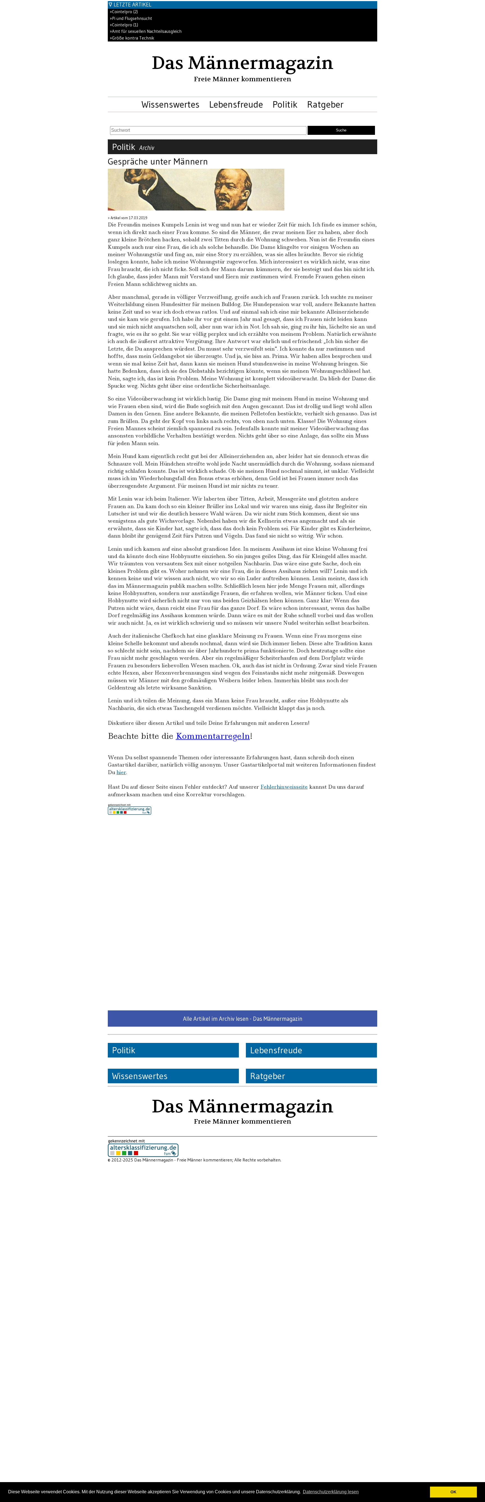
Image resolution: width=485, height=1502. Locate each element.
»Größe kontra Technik (132, 38)
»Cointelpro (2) (124, 11)
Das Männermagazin (242, 63)
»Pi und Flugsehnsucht (131, 18)
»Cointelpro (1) (124, 24)
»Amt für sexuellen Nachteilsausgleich (146, 31)
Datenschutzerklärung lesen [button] (331, 1491)
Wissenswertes (170, 104)
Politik (285, 104)
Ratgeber (325, 104)
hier (121, 772)
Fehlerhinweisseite (284, 786)
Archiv (146, 148)
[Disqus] (242, 913)
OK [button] (453, 1492)
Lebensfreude (236, 104)
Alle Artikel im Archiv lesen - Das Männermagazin (242, 1018)
